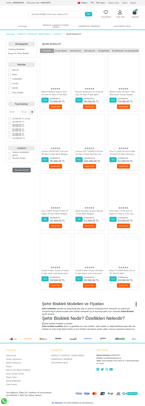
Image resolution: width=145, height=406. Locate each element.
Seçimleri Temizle (21, 170)
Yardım (124, 3)
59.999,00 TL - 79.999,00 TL (18, 132)
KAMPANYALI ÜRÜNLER (61, 359)
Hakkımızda (11, 355)
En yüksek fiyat (118, 51)
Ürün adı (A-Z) (75, 51)
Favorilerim (106, 17)
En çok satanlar (61, 51)
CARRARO (17, 79)
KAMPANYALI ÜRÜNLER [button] (89, 26)
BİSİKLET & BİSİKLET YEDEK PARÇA (67, 355)
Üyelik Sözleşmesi (13, 363)
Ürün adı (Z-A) (89, 51)
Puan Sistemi (11, 384)
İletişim (133, 3)
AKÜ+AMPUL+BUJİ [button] (122, 26)
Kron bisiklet (17, 92)
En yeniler (47, 51)
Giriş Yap (120, 17)
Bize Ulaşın (102, 350)
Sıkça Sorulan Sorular (15, 374)
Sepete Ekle (55, 107)
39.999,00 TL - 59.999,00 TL (18, 127)
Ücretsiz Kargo (18, 158)
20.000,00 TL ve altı (21, 118)
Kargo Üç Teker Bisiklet (18, 53)
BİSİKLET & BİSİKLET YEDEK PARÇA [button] (56, 26)
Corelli (15, 83)
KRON (15, 88)
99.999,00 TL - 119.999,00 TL (18, 136)
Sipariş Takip (113, 3)
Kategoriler (56, 350)
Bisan (14, 74)
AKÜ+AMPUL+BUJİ (59, 363)
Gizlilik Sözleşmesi (14, 359)
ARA (88, 14)
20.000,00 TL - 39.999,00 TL (18, 123)
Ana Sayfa (22, 26)
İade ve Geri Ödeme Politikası (18, 370)
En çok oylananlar (132, 51)
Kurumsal (11, 350)
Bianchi (15, 70)
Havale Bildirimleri (13, 381)
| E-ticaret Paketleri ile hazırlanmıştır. (72, 403)
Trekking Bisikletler (16, 49)
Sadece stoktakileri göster (20, 153)
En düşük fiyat (103, 51)
